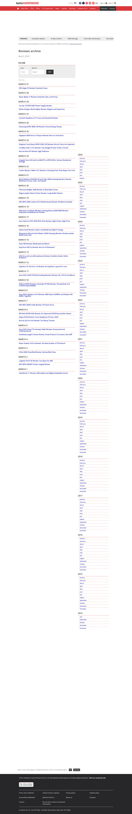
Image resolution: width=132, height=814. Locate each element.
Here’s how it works (76, 44)
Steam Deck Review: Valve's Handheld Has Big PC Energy (41, 230)
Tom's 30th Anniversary (92, 39)
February (83, 161)
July (81, 175)
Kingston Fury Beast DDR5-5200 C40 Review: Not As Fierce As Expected (46, 144)
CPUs (32, 8)
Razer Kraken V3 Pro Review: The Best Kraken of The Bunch (42, 343)
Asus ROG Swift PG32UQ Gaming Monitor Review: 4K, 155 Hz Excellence (47, 275)
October (82, 212)
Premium (104, 8)
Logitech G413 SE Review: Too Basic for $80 (36, 361)
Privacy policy (70, 793)
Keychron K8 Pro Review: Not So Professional (36, 247)
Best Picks (24, 8)
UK (70, 770)
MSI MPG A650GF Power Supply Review (34, 364)
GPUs (38, 8)
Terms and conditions (26, 793)
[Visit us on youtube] (90, 3)
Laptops (64, 8)
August (82, 178)
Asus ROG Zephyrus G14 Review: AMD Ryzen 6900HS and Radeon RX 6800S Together (46, 295)
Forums (112, 8)
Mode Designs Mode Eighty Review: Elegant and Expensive (42, 109)
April (81, 167)
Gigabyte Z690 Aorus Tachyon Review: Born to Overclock (41, 135)
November (83, 214)
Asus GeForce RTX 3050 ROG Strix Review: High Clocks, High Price (44, 221)
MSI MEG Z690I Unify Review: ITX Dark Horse (36, 305)
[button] (112, 3)
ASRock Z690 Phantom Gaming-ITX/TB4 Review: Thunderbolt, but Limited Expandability (44, 285)
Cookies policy (94, 793)
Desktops (72, 8)
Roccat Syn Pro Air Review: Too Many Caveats (37, 320)
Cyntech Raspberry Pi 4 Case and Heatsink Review (38, 118)
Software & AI (82, 8)
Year (22, 68)
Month (34, 68)
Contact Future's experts (50, 793)
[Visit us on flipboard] (93, 3)
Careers (21, 802)
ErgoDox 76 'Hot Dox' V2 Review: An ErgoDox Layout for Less (43, 266)
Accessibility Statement (27, 797)
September (83, 209)
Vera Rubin (110, 39)
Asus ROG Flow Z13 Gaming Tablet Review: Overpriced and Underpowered (42, 330)
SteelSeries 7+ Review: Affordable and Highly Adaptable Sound (43, 373)
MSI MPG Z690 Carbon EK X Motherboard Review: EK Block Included (45, 202)
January (82, 158)
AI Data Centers (56, 39)
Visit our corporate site (97, 778)
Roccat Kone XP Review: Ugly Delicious (34, 151)
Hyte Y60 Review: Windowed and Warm (34, 244)
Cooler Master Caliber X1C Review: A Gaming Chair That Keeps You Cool (47, 170)
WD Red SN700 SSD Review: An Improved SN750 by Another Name (45, 313)
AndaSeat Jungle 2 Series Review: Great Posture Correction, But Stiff (45, 334)
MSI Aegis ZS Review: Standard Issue (33, 88)
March (82, 164)
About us (69, 797)
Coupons (92, 8)
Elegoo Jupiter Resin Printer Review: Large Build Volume (40, 193)
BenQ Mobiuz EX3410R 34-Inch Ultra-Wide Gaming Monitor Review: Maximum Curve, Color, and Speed (45, 180)
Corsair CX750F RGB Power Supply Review (35, 106)
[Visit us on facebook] (80, 3)
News (57, 8)
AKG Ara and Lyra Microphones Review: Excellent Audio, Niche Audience (43, 257)
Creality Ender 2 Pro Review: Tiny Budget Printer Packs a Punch (43, 148)
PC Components (47, 8)
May (81, 170)
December (83, 217)
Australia (76, 770)
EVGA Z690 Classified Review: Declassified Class (37, 352)
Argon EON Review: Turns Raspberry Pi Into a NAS (38, 317)
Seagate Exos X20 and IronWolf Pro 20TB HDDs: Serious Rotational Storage (45, 161)
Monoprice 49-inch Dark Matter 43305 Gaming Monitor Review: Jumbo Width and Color (46, 234)
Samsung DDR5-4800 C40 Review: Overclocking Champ (40, 127)
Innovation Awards (38, 39)
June (81, 172)
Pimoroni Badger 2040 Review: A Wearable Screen (38, 190)
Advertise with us (48, 797)
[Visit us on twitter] (83, 3)
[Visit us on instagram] (86, 3)
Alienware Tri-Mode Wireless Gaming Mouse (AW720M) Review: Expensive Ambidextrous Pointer (43, 211)
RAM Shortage (73, 39)
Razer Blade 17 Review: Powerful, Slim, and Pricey (38, 97)
